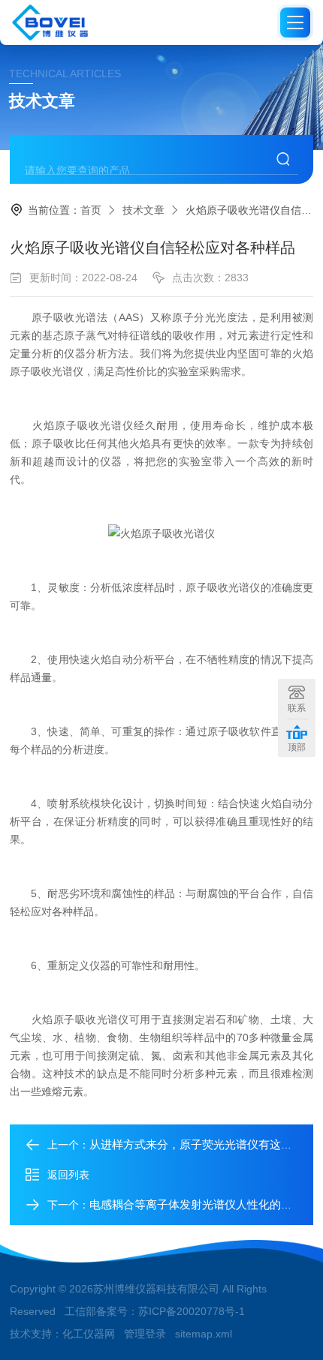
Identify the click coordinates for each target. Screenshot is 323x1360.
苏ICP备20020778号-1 (191, 1311)
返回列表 (68, 1175)
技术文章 (143, 210)
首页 (90, 210)
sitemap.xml (203, 1334)
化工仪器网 (88, 1334)
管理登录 (145, 1334)
